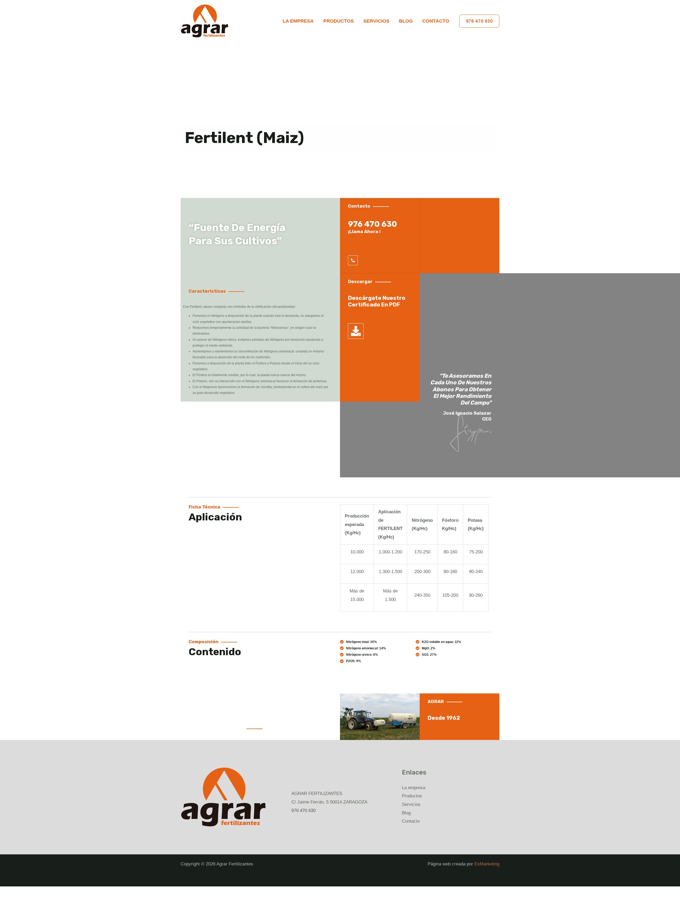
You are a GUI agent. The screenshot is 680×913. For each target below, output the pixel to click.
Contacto (435, 21)
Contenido (215, 652)
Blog (406, 21)
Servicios (376, 21)
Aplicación (215, 517)
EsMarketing (486, 863)
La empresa (298, 21)
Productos (338, 21)
